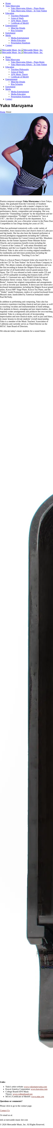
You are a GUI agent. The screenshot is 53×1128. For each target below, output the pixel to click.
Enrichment (10, 33)
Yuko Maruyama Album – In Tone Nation (29, 11)
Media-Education (18, 40)
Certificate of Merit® (20, 23)
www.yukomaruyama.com (35, 1087)
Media (8, 35)
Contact (8, 45)
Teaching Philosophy (20, 16)
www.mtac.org (37, 1096)
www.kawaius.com (39, 1089)
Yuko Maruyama (12, 6)
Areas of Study (17, 18)
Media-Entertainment (20, 38)
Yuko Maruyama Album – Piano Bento (27, 8)
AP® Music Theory (19, 20)
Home (8, 3)
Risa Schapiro (17, 30)
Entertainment (11, 25)
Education (9, 13)
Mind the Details (18, 28)
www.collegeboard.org (22, 1094)
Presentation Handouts (20, 43)
